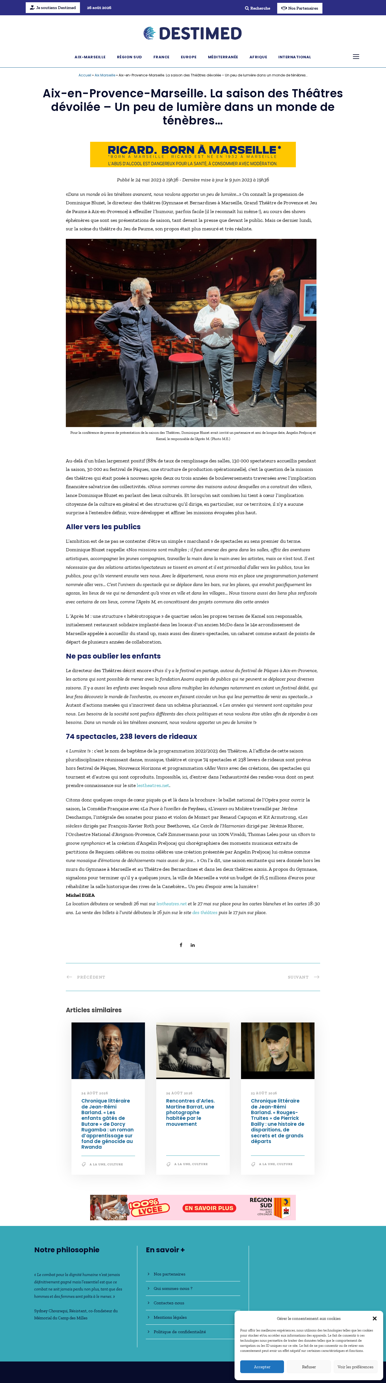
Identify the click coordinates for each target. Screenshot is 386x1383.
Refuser (309, 1366)
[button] (375, 1318)
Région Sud (129, 57)
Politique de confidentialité (180, 1331)
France (161, 57)
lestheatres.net (153, 785)
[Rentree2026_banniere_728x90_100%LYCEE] (193, 154)
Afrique (258, 57)
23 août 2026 (264, 1093)
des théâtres (205, 912)
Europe (189, 57)
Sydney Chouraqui (51, 1310)
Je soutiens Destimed (56, 7)
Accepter (262, 1366)
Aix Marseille (105, 75)
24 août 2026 (94, 1093)
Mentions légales (170, 1317)
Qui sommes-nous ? (173, 1288)
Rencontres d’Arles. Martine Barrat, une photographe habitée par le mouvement (190, 1113)
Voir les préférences (356, 1366)
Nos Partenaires (303, 8)
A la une (98, 1164)
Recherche (260, 8)
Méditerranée (223, 57)
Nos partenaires (169, 1274)
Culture (115, 1164)
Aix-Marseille (90, 57)
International (294, 57)
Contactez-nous (169, 1302)
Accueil (85, 75)
